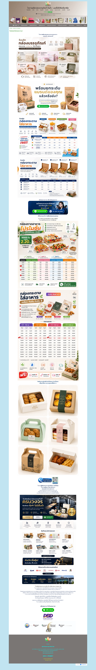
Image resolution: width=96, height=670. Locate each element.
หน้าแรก (11, 28)
